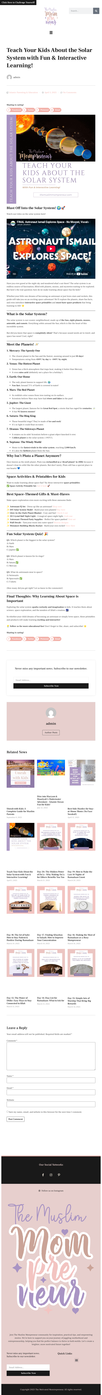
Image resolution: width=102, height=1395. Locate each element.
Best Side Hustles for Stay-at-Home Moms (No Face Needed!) (81, 811)
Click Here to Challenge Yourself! (18, 2)
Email (10, 1088)
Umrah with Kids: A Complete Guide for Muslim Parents (20, 811)
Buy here (61, 509)
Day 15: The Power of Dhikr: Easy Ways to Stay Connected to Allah (19, 1000)
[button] (51, 33)
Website (10, 1100)
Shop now (57, 506)
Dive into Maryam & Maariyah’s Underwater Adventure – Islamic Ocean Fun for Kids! (50, 800)
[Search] (96, 11)
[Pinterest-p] (59, 1174)
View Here (70, 525)
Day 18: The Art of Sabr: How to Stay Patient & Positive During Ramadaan (20, 937)
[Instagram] (51, 1174)
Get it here (42, 486)
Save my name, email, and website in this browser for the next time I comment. (45, 1112)
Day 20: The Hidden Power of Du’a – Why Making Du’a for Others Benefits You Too (50, 874)
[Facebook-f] (43, 1174)
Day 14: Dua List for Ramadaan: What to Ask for (50, 999)
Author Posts (51, 732)
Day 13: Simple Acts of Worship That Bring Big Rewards (79, 1001)
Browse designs (61, 522)
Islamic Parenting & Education (23, 92)
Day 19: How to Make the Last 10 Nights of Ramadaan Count (80, 874)
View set (72, 519)
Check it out (62, 513)
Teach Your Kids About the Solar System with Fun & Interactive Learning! (20, 874)
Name (10, 1076)
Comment (12, 1041)
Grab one (68, 516)
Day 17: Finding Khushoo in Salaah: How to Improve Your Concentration (50, 937)
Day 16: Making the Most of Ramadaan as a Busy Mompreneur (81, 937)
